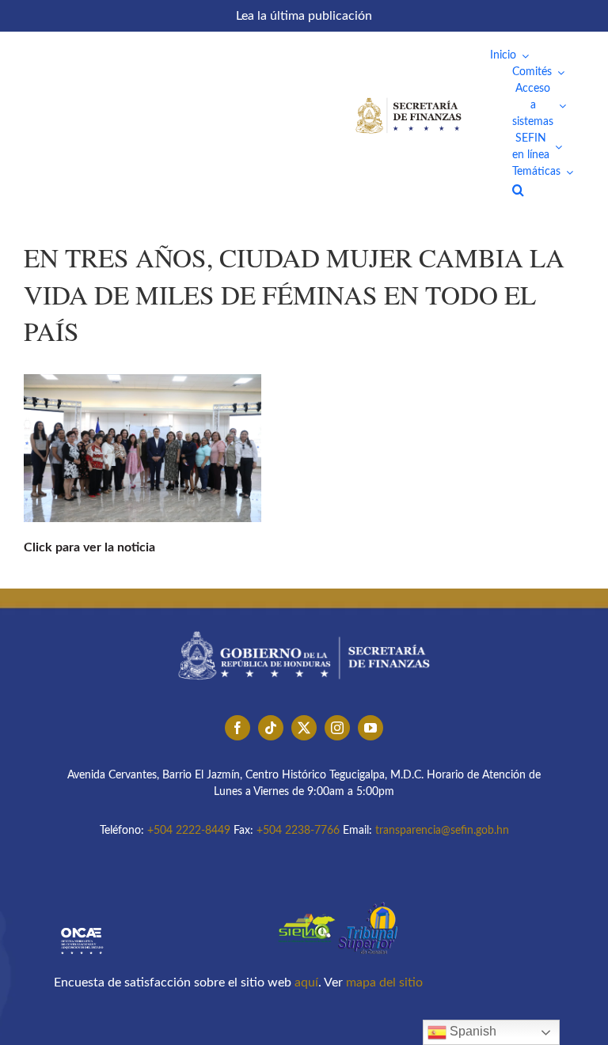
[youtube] (370, 727)
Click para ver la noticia (89, 547)
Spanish (471, 1031)
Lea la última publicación (304, 15)
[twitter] (304, 727)
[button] (518, 189)
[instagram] (337, 727)
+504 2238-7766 (298, 830)
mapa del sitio (384, 982)
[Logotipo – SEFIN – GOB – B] (304, 625)
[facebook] (237, 727)
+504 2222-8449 (188, 830)
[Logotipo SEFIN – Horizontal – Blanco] (408, 100)
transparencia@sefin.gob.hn (442, 830)
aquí (306, 982)
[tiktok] (270, 727)
